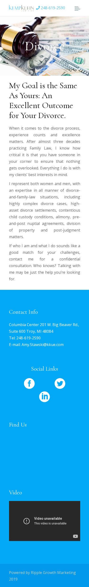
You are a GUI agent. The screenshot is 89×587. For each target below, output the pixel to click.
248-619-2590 (52, 7)
